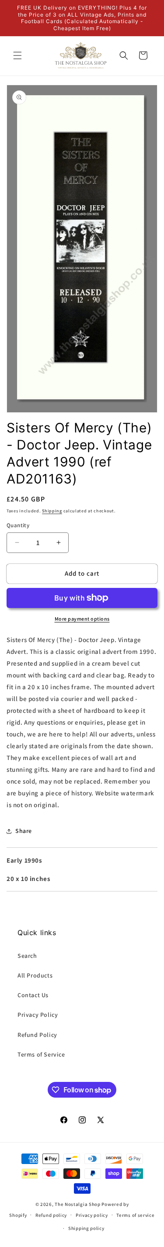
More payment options (82, 618)
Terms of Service (41, 1054)
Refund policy (51, 1215)
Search (27, 956)
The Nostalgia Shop (78, 1204)
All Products (34, 975)
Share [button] (23, 831)
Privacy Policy (37, 1015)
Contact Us (33, 995)
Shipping (52, 511)
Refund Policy (37, 1035)
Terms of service (135, 1215)
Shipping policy (86, 1228)
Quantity (18, 525)
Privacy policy (92, 1215)
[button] (17, 55)
